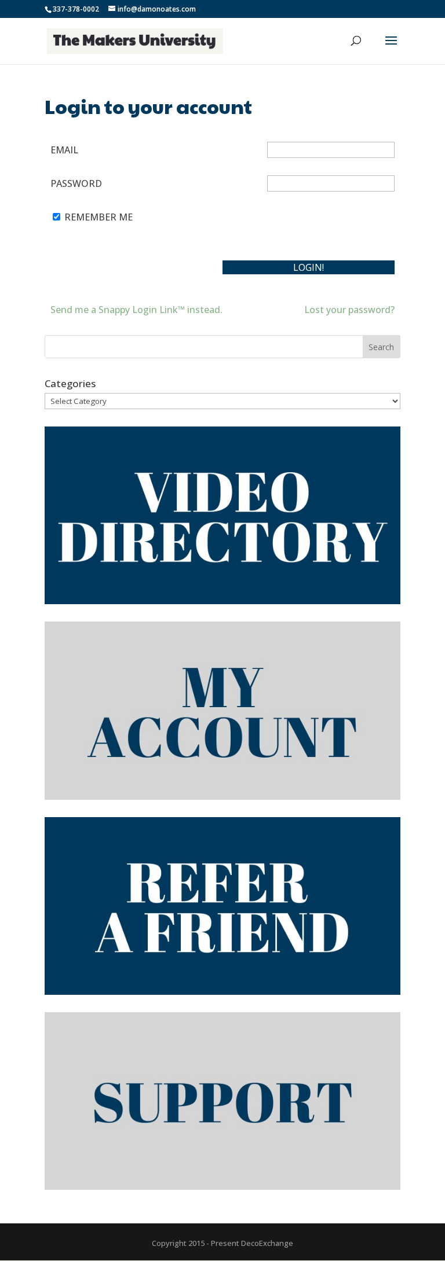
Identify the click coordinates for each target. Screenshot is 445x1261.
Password (76, 183)
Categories (70, 383)
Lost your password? (349, 309)
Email (64, 150)
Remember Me (98, 217)
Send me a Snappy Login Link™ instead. (136, 309)
